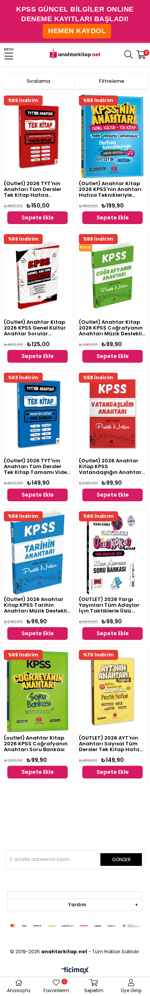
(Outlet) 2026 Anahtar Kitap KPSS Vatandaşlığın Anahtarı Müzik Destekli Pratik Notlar (111, 467)
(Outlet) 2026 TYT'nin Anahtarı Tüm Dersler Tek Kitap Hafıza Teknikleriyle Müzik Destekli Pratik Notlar (33, 190)
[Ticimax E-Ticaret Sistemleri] (75, 971)
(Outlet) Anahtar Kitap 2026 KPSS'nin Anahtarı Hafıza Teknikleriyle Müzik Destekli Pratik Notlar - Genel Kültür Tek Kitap (112, 190)
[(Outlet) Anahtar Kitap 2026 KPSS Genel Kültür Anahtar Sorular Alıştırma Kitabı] (37, 275)
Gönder (121, 859)
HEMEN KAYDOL (77, 31)
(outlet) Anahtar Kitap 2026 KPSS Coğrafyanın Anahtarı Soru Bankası (36, 744)
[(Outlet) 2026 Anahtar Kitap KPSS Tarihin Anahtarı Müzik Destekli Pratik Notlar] (37, 552)
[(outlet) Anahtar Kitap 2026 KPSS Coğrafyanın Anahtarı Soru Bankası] (37, 690)
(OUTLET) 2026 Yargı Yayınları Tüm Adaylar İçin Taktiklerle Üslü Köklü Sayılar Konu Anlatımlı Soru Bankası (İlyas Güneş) (109, 605)
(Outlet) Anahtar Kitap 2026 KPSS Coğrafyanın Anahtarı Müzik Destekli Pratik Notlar (111, 328)
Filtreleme (111, 81)
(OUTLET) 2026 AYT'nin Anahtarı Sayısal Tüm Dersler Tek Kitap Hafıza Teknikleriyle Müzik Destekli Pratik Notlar (111, 744)
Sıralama (38, 81)
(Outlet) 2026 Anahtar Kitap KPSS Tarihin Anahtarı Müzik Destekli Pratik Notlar (35, 605)
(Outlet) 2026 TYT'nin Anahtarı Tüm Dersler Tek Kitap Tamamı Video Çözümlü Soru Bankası (37, 467)
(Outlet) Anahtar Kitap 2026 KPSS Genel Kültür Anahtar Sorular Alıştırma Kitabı (35, 328)
